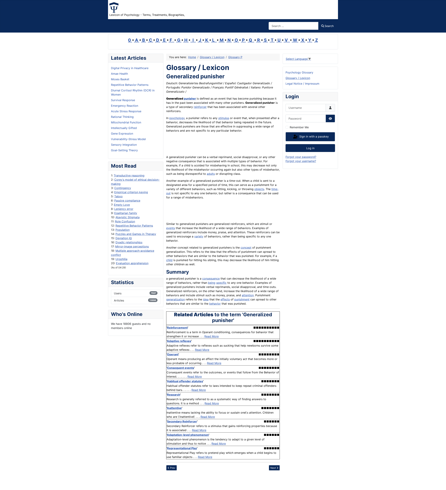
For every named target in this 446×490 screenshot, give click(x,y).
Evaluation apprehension (132, 263)
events (170, 228)
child (169, 260)
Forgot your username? (301, 161)
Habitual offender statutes (185, 381)
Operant (172, 354)
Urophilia (121, 259)
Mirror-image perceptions (132, 246)
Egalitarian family (125, 213)
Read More (211, 336)
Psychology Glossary (299, 72)
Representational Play (182, 448)
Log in (310, 148)
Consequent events (180, 368)
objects (259, 189)
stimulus (223, 118)
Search (329, 26)
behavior (215, 303)
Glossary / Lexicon (298, 78)
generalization (175, 299)
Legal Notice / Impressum (302, 83)
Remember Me (299, 127)
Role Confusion (125, 221)
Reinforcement (177, 327)
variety (198, 236)
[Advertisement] (207, 143)
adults (211, 173)
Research (173, 394)
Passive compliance (127, 200)
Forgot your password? (301, 157)
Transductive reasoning (129, 175)
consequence (211, 278)
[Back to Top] (440, 483)
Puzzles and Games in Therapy (136, 234)
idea (206, 299)
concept (246, 247)
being (211, 282)
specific (221, 282)
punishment (241, 299)
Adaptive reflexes (179, 341)
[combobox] (293, 26)
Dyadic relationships (129, 242)
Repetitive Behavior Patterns (134, 225)
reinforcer (200, 107)
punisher (190, 98)
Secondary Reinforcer (182, 421)
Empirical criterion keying (131, 192)
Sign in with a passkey (313, 136)
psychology (176, 118)
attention (248, 295)
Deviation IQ (124, 238)
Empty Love (122, 204)
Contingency (122, 188)
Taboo (118, 196)
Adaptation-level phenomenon (188, 435)
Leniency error (123, 209)
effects (225, 299)
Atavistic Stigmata (128, 217)
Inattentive (174, 408)
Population (123, 230)
